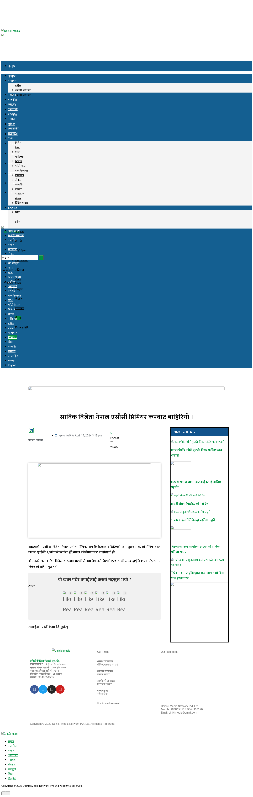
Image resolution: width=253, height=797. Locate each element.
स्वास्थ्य (12, 95)
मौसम (18, 318)
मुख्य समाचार (15, 231)
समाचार (12, 80)
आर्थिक (11, 104)
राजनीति (12, 99)
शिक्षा (17, 212)
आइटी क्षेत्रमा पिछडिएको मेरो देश (189, 503)
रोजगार (11, 258)
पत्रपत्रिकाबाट (21, 170)
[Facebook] (34, 689)
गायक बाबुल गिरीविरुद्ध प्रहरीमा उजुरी (193, 520)
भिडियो (18, 241)
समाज (11, 153)
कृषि (10, 163)
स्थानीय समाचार (23, 95)
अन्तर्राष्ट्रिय (13, 173)
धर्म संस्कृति (13, 263)
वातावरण (19, 308)
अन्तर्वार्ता (13, 109)
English (12, 208)
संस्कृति (19, 184)
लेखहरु (18, 299)
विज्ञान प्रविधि (21, 327)
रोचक (18, 180)
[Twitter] (43, 689)
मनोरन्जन (19, 157)
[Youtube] (60, 689)
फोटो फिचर (21, 250)
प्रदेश (17, 222)
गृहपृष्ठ (11, 66)
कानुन (11, 268)
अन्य (10, 193)
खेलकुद (12, 133)
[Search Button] (41, 257)
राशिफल (19, 270)
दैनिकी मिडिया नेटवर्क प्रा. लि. (45, 661)
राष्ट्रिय (18, 85)
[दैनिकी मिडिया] (9, 734)
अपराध (11, 114)
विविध (18, 143)
